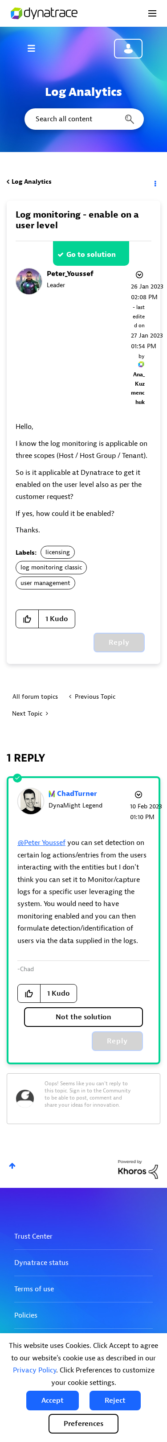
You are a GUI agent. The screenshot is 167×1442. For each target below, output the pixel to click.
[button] (52, 1400)
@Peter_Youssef (41, 842)
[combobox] (83, 119)
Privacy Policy (34, 1370)
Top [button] (12, 1166)
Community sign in (128, 48)
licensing (57, 552)
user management (45, 583)
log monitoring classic (51, 567)
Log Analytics (32, 181)
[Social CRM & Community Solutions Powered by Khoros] (138, 1169)
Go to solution (91, 254)
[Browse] (35, 48)
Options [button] (154, 182)
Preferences (83, 1423)
